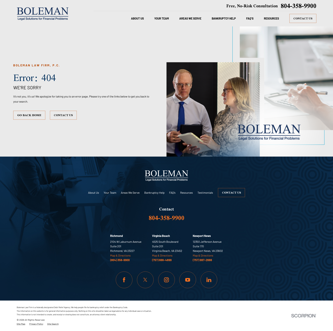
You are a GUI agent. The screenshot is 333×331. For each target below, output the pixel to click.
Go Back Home (29, 115)
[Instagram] (166, 280)
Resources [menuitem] (271, 18)
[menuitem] (21, 324)
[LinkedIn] (209, 280)
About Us (93, 192)
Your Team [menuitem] (161, 18)
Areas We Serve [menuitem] (190, 18)
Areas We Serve (130, 192)
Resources (186, 192)
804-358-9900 (298, 5)
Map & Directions (120, 255)
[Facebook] (124, 280)
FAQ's (172, 192)
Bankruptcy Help (154, 192)
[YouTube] (187, 280)
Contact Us (302, 18)
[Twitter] (145, 280)
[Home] (43, 13)
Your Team (110, 192)
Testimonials (205, 192)
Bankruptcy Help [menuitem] (224, 18)
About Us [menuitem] (137, 18)
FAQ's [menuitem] (250, 18)
